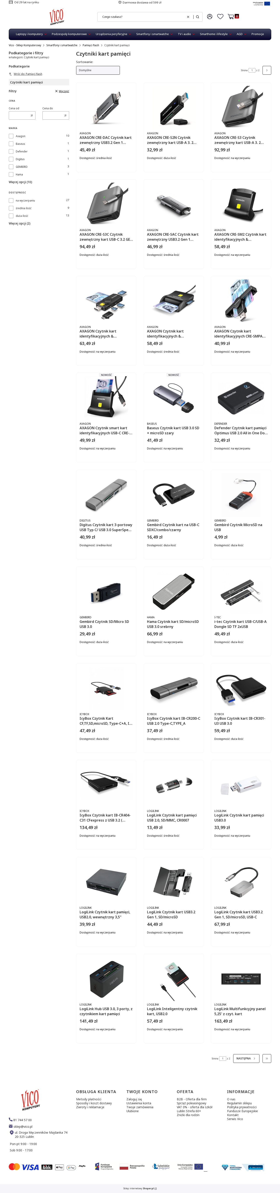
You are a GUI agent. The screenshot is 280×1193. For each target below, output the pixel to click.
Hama (19, 174)
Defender (22, 151)
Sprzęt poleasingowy (191, 1103)
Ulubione (132, 1111)
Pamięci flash (91, 45)
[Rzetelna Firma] (242, 1170)
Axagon (20, 136)
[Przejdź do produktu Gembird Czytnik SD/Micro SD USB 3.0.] (106, 592)
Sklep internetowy (138, 1188)
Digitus (20, 159)
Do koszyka (118, 173)
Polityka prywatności (242, 1107)
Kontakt (233, 1115)
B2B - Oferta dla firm (192, 1099)
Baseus (20, 144)
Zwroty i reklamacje (90, 1107)
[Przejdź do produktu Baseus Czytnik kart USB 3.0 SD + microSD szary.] (173, 398)
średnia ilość (24, 208)
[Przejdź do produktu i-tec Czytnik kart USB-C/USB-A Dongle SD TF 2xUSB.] (241, 592)
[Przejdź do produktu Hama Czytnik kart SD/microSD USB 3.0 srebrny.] (173, 592)
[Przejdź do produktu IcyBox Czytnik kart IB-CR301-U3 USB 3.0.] (241, 688)
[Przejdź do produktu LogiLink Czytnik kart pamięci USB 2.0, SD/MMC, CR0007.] (173, 785)
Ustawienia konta (138, 1103)
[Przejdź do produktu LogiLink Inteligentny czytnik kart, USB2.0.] (173, 979)
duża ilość (22, 216)
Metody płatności (88, 1099)
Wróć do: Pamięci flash (28, 74)
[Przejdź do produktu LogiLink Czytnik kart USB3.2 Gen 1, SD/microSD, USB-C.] (241, 882)
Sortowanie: (84, 62)
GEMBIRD (22, 167)
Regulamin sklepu (239, 1103)
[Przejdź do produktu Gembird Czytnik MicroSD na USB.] (241, 495)
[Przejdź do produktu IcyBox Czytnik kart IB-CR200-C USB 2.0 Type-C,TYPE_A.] (173, 688)
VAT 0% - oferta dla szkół (194, 1107)
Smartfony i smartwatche (61, 45)
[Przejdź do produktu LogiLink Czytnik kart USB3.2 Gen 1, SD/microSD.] (173, 882)
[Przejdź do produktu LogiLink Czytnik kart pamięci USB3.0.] (241, 785)
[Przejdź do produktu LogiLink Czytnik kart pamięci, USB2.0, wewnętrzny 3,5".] (106, 882)
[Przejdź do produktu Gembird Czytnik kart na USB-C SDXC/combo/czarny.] (173, 495)
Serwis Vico (235, 1119)
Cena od (14, 108)
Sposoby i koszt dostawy (94, 1103)
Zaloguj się (134, 1099)
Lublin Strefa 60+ (189, 1111)
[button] (197, 17)
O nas (231, 1099)
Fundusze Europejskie (242, 1111)
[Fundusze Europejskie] (261, 6)
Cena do (47, 108)
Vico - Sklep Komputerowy (25, 45)
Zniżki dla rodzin (188, 1115)
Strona (244, 70)
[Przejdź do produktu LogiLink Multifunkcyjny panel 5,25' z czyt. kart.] (241, 979)
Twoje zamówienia (139, 1107)
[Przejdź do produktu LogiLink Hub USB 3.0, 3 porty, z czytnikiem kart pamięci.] (106, 979)
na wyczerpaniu (25, 200)
